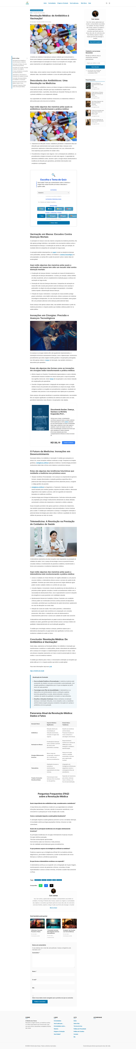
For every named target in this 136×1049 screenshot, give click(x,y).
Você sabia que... (58, 1023)
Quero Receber (95, 67)
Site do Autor (53, 908)
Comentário (36, 952)
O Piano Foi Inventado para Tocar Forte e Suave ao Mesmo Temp (98, 112)
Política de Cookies (79, 1031)
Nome (34, 971)
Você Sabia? (57, 1034)
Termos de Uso (78, 1026)
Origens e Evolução (62, 3)
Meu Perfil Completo (95, 42)
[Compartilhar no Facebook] (46, 885)
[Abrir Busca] (107, 3)
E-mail (34, 979)
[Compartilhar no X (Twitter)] (51, 885)
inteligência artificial (42, 463)
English (63, 216)
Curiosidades (52, 3)
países (66, 421)
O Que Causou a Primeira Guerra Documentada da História (97, 94)
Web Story (84, 3)
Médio (59, 209)
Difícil (69, 209)
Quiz (89, 3)
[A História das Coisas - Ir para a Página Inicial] (27, 3)
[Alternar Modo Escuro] (109, 3)
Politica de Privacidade (80, 1029)
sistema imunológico (66, 254)
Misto (50, 209)
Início (45, 3)
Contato (76, 1034)
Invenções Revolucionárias (37, 10)
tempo (47, 360)
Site (33, 988)
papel (54, 252)
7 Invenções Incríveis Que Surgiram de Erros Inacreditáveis (53, 931)
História (56, 1029)
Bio (74, 1037)
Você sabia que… (74, 3)
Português (52, 216)
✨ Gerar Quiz (53, 223)
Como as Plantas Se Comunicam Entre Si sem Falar (97, 85)
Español (73, 216)
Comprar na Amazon (68, 442)
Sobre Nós (76, 1023)
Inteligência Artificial (38, 487)
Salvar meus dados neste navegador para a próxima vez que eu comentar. (52, 998)
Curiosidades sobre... (60, 1026)
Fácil (41, 209)
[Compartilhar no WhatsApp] (40, 885)
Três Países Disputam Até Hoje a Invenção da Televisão (97, 103)
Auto (41, 216)
